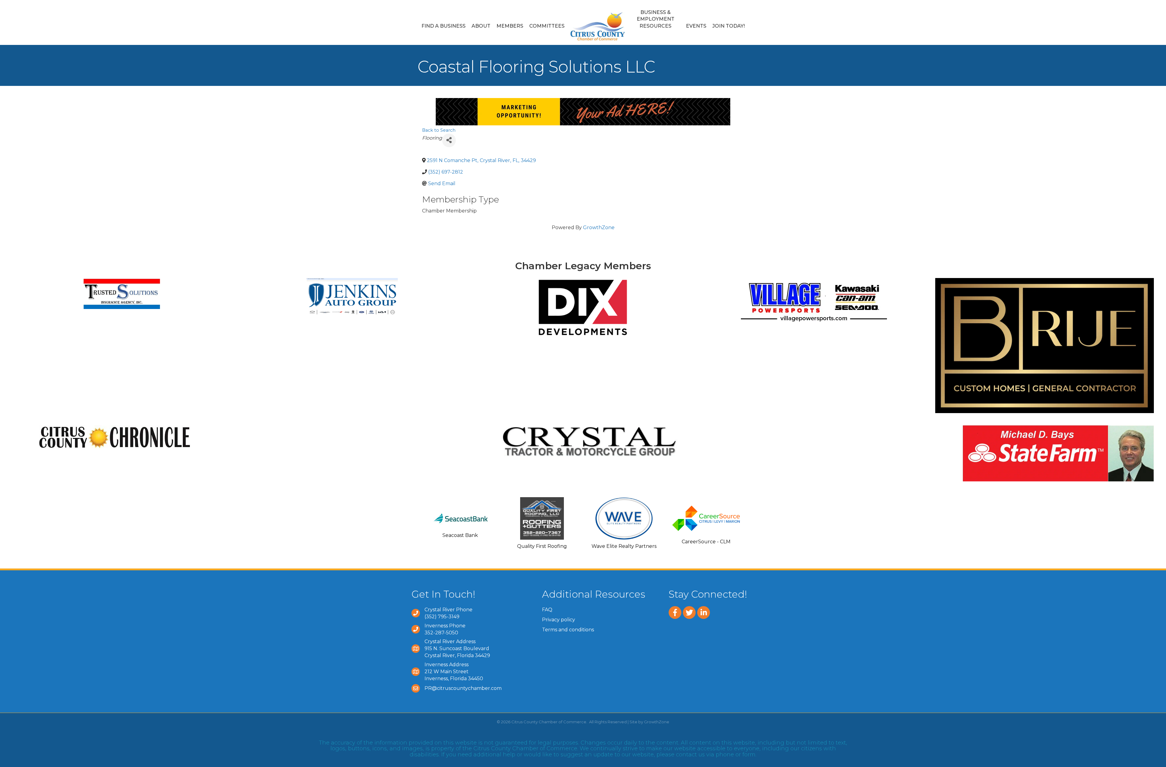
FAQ (547, 610)
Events (696, 26)
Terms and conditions (568, 630)
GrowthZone (599, 227)
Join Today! (728, 26)
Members (509, 26)
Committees (546, 26)
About (481, 26)
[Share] (449, 140)
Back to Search (438, 130)
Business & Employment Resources (655, 19)
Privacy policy (558, 620)
